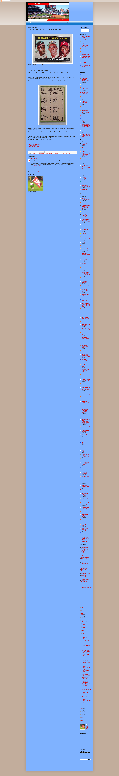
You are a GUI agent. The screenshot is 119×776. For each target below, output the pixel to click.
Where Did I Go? (84, 443)
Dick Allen (52, 153)
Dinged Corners (84, 480)
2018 (82, 617)
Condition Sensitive (85, 267)
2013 (82, 711)
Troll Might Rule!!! (85, 485)
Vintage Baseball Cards (85, 557)
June (83, 630)
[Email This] (39, 152)
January (83, 706)
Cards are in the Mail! (85, 325)
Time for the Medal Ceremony (86, 402)
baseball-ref (30, 147)
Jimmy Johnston (84, 260)
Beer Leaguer (83, 570)
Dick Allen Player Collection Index (34, 144)
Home (28, 22)
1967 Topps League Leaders (39, 153)
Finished (83, 525)
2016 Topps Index (85, 694)
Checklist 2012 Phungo (86, 649)
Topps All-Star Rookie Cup (40, 22)
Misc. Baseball (84, 259)
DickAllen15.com (85, 45)
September (84, 626)
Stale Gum (83, 242)
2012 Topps (84, 415)
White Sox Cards (84, 211)
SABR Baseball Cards (85, 118)
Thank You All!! (84, 495)
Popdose (82, 590)
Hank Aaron (56, 153)
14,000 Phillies (84, 62)
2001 (82, 720)
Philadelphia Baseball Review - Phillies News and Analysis (85, 538)
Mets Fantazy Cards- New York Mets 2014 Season (85, 370)
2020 (82, 614)
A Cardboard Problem (85, 328)
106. (82, 230)
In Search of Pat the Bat (86, 65)
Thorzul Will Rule (84, 337)
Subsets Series (60, 22)
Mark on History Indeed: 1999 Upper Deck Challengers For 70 (86, 238)
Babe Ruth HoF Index (85, 672)
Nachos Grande (84, 101)
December (84, 621)
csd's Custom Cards (85, 299)
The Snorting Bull (85, 229)
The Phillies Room (85, 41)
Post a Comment (32, 167)
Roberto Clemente (72, 153)
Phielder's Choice (84, 559)
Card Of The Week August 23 (86, 112)
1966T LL (61, 77)
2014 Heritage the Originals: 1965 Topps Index (86, 654)
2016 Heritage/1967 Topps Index (34, 143)
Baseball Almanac (84, 569)
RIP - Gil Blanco (84, 131)
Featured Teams (51, 22)
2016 (82, 620)
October (83, 624)
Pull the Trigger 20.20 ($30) (86, 338)
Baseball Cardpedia (84, 558)
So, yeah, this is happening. (86, 394)
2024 (82, 610)
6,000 (82, 85)
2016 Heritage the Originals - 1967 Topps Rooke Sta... (86, 667)
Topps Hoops (84, 178)
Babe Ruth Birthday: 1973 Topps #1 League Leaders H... (86, 690)
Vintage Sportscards (85, 507)
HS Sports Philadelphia (85, 579)
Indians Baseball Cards (86, 324)
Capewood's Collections (86, 56)
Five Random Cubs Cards (85, 234)
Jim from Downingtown (35, 158)
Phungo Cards (68, 22)
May (83, 631)
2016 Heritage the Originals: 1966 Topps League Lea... (86, 658)
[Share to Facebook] (42, 152)
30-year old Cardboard (85, 462)
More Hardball (83, 575)
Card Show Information (85, 546)
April (83, 633)
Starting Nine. (84, 193)
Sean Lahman (83, 553)
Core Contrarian (84, 472)
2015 (82, 708)
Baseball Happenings (85, 151)
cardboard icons (84, 253)
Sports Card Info (84, 74)
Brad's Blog (84, 48)
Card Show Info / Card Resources (34, 24)
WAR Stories (75, 22)
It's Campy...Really (84, 508)
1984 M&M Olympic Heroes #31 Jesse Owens (85, 670)
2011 (82, 714)
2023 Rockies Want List (85, 282)
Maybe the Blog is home (85, 435)
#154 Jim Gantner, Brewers (86, 451)
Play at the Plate (84, 401)
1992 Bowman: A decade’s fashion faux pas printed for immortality (86, 39)
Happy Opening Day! (85, 490)
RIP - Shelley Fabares (85, 93)
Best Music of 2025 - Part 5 (86, 199)
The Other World (84, 51)
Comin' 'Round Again (85, 459)
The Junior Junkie (85, 236)
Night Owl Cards (84, 84)
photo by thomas (84, 434)
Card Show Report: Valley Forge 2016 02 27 (86, 640)
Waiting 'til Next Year (85, 185)
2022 (82, 611)
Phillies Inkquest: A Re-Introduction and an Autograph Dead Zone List (85, 53)
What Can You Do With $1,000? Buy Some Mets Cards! (85, 521)
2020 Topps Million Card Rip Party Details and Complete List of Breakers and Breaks (86, 313)
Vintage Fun (83, 144)
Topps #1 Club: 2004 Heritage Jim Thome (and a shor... (86, 675)
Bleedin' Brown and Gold (86, 350)
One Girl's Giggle (84, 458)
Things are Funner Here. (86, 59)
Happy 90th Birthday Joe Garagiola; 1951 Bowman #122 (86, 684)
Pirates (69, 153)
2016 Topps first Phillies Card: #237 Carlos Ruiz (86, 643)
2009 (82, 717)
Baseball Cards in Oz (85, 430)
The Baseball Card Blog (86, 426)
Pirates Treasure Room (86, 364)
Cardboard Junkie (85, 189)
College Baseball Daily (85, 564)
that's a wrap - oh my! (85, 504)
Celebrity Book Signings (85, 581)
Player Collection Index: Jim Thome (86, 678)
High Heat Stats (84, 147)
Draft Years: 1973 (84, 212)
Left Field (83, 198)
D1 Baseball (83, 562)
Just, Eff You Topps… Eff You (86, 63)
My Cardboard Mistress (86, 332)
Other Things (84, 516)
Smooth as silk (84, 534)
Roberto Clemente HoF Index (33, 146)
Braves (50, 153)
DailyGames (45, 24)
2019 (82, 616)
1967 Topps (33, 153)
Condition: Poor (84, 489)
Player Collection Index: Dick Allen (86, 661)
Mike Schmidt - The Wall (85, 57)
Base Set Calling (84, 143)
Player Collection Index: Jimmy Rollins (86, 682)
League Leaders (62, 153)
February (83, 636)
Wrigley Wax (84, 233)
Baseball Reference (84, 568)
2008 (82, 718)
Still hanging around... (85, 431)
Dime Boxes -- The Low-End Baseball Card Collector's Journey (86, 225)
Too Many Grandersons (86, 134)
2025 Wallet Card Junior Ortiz (86, 221)
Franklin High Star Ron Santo (86, 250)
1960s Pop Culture (85, 92)
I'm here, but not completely (86, 456)
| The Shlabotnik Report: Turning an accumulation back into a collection (86, 125)
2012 (82, 713)
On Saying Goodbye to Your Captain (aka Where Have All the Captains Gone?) (86, 422)
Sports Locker (84, 519)
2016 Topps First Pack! (86, 662)
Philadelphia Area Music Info (86, 588)
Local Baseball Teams (85, 563)
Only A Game (83, 580)
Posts (83, 29)
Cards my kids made (85, 216)
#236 (48, 137)
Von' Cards (83, 442)
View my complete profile (87, 727)
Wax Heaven (84, 263)
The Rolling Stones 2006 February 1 (86, 704)
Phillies (66, 153)
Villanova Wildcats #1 (85, 679)
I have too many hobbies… (86, 389)
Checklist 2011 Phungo (86, 645)
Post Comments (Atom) (37, 171)
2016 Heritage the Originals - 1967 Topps (86, 700)
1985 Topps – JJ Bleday (85, 300)
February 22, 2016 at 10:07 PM (36, 165)
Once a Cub (84, 359)
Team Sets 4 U (83, 561)
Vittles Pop (82, 22)
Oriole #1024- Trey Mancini (86, 356)
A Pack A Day (84, 383)
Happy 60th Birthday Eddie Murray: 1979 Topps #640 (86, 651)
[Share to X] (41, 152)
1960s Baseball (84, 130)
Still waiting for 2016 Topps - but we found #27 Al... (86, 697)
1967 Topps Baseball (85, 317)
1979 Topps (84, 450)
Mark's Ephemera (85, 345)
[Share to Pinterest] (44, 152)
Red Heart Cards (85, 524)
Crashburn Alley (84, 576)
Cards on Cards (84, 177)
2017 (82, 619)
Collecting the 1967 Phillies (85, 318)
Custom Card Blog (85, 528)
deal (88, 724)
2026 (82, 607)
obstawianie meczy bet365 (86, 372)
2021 (82, 613)
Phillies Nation (83, 572)
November (84, 623)
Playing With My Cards (85, 476)
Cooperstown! (84, 46)
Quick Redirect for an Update (86, 186)
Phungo (83, 87)
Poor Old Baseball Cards (86, 437)
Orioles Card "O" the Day (86, 289)
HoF (32, 22)
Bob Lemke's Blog (85, 396)
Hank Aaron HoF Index (32, 145)
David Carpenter (84, 473)
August (83, 627)
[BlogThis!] (40, 152)
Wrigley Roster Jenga (85, 285)
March (83, 634)
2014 (82, 710)
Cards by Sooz (84, 541)
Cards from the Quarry (86, 281)
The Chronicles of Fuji (85, 115)
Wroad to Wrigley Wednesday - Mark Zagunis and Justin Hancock (86, 361)
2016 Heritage (46, 153)
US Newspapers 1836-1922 (86, 587)
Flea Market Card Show (85, 376)
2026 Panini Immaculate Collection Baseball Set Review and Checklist (85, 174)
